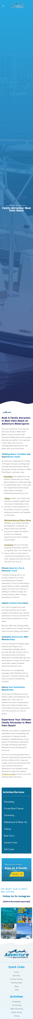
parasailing (16, 1001)
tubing (16, 1016)
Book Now (15, 874)
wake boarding (16, 1009)
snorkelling (16, 1005)
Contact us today (9, 774)
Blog (16, 986)
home (16, 972)
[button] (3, 5)
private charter (16, 979)
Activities (16, 975)
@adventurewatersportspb (16, 901)
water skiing (16, 1012)
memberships (16, 983)
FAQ (16, 990)
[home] (17, 5)
